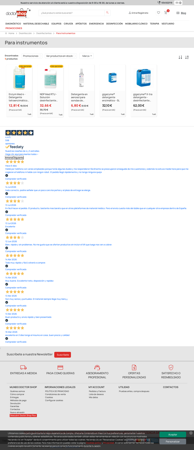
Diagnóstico (13, 23)
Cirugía (68, 23)
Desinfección (114, 23)
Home (9, 33)
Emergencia (96, 23)
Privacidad (108, 442)
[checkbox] (40, 56)
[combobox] (176, 3)
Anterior (9, 157)
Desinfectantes (44, 33)
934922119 (166, 2)
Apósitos (81, 23)
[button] (181, 3)
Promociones (13, 28)
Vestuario (168, 23)
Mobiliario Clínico (136, 23)
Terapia (154, 23)
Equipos (56, 23)
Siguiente (18, 157)
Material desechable (36, 23)
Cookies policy (93, 442)
